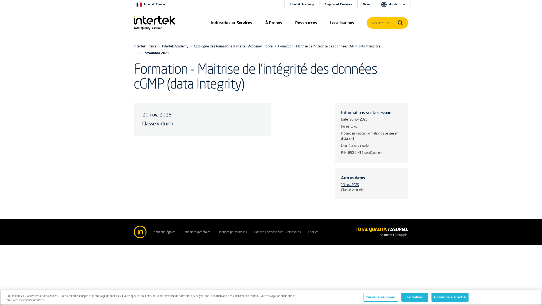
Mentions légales (164, 232)
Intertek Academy (302, 4)
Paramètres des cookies (381, 297)
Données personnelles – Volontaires (277, 232)
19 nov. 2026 (350, 185)
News (366, 4)
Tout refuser (415, 297)
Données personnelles (232, 232)
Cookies (313, 232)
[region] (271, 297)
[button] (231, 23)
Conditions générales (196, 232)
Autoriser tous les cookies (450, 297)
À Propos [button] (273, 22)
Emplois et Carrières (338, 4)
